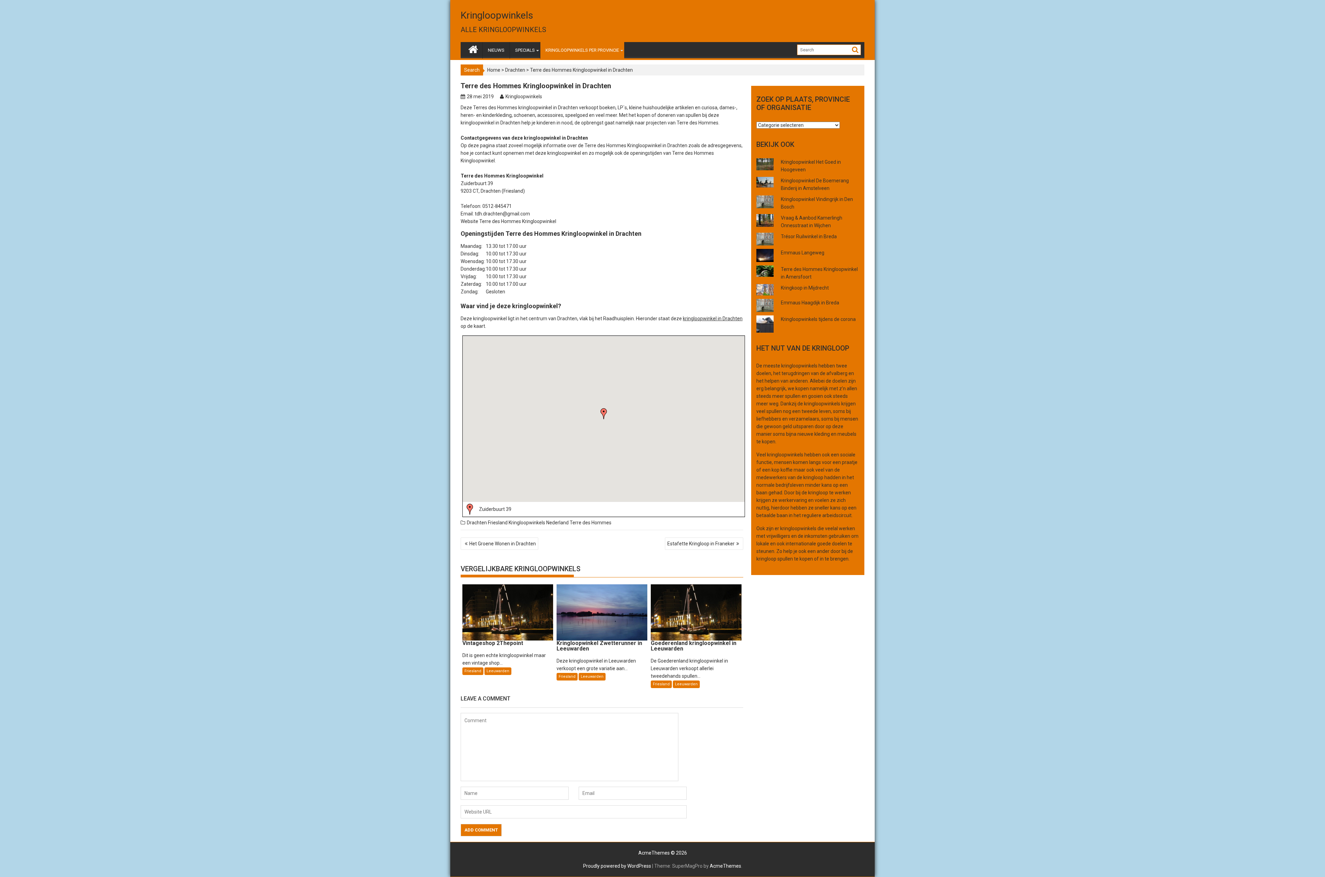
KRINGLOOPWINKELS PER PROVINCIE (582, 50)
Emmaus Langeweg (802, 252)
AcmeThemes (725, 866)
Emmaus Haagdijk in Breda (810, 302)
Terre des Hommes (590, 522)
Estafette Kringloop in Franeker (701, 543)
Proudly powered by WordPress (617, 866)
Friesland (498, 522)
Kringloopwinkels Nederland (539, 522)
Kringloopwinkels (497, 15)
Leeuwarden (498, 671)
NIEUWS (496, 50)
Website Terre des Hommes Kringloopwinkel (508, 221)
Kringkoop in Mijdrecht (805, 288)
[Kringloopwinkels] (473, 48)
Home (493, 70)
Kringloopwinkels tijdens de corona (818, 319)
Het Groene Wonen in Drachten (502, 543)
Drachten (515, 70)
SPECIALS (525, 50)
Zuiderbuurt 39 (495, 509)
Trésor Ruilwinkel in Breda (809, 236)
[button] (603, 413)
